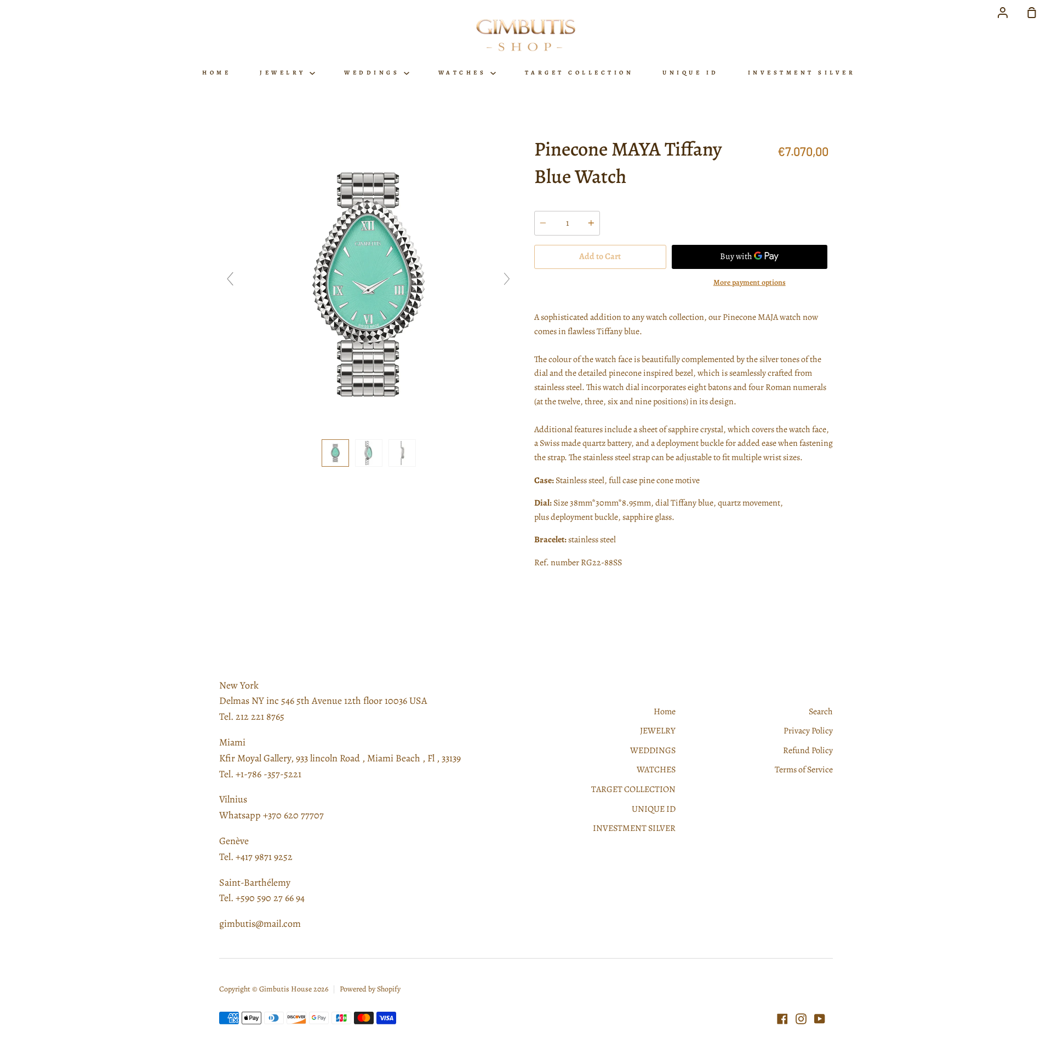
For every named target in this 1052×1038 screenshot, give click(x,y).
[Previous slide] (230, 279)
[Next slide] (507, 279)
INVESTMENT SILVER (802, 72)
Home (216, 72)
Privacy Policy (808, 731)
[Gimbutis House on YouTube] (819, 1018)
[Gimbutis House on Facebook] (782, 1018)
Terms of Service (804, 770)
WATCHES (464, 72)
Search (821, 712)
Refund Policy (808, 750)
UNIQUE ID (690, 72)
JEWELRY (285, 72)
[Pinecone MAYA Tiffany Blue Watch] (335, 453)
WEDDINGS (374, 72)
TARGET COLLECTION (579, 72)
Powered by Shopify (370, 989)
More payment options (749, 282)
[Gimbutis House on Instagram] (801, 1018)
